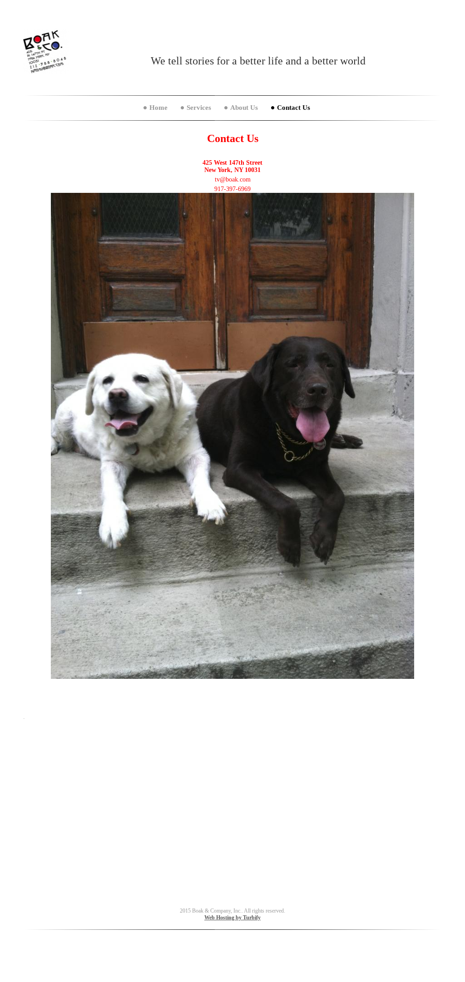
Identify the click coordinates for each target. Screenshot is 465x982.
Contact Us (293, 107)
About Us (244, 107)
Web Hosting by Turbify (232, 917)
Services (199, 107)
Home (158, 107)
